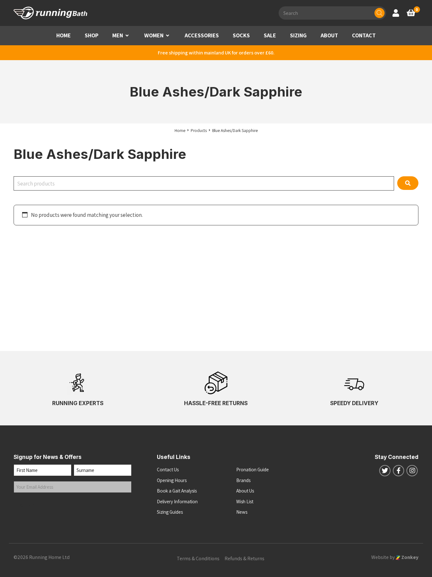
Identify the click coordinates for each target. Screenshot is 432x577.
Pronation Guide (252, 470)
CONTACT (364, 35)
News (241, 512)
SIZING (298, 35)
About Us (245, 491)
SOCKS (241, 35)
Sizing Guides (170, 512)
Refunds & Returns (244, 558)
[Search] (379, 13)
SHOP (91, 35)
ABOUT (329, 35)
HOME (63, 35)
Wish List (244, 502)
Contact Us (168, 470)
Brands (243, 480)
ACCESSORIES (202, 35)
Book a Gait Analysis (177, 491)
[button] (127, 35)
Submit (27, 506)
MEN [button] (117, 35)
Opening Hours (172, 480)
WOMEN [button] (154, 35)
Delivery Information (177, 502)
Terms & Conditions (198, 558)
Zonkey (409, 557)
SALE (270, 35)
